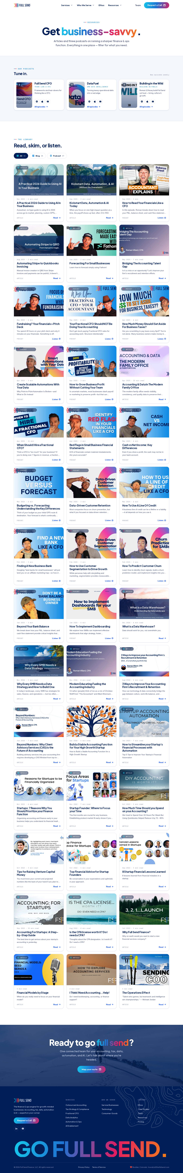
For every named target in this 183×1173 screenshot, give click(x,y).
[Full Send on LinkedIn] (16, 1128)
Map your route (90, 1069)
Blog (39, 156)
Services (65, 5)
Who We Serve (84, 5)
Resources (113, 5)
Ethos (101, 5)
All (22, 156)
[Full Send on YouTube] (22, 1128)
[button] (39, 94)
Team (138, 5)
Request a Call (154, 5)
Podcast (58, 156)
